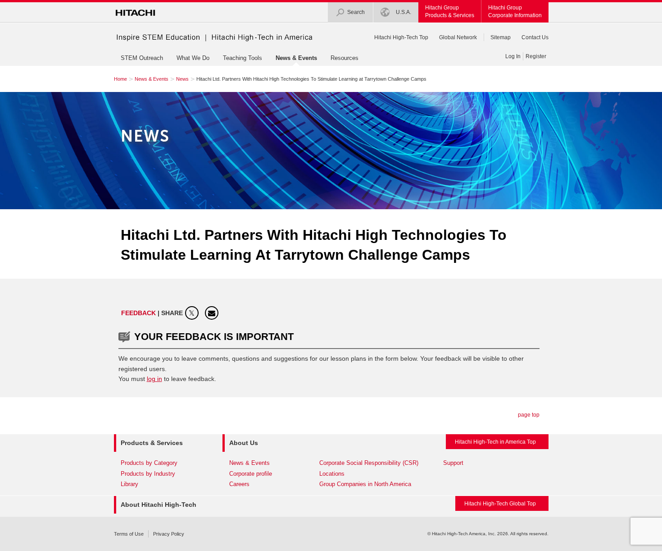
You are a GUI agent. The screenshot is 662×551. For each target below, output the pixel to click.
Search (356, 12)
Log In (513, 56)
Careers (239, 484)
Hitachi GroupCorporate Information (515, 11)
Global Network (458, 37)
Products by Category (149, 462)
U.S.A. (402, 12)
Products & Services (152, 442)
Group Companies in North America (365, 484)
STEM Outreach (142, 58)
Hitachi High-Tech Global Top (500, 503)
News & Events (296, 58)
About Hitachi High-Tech (158, 504)
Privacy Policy (168, 534)
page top (529, 415)
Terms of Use (129, 534)
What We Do (193, 58)
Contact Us (535, 37)
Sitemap (500, 37)
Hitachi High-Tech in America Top (495, 442)
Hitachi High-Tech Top (401, 37)
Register (536, 56)
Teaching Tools (242, 58)
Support (453, 462)
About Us (243, 442)
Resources (344, 58)
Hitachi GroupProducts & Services (449, 11)
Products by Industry (148, 473)
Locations (332, 473)
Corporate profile (250, 473)
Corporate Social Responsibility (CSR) (368, 462)
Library (129, 484)
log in (154, 378)
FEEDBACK (139, 313)
